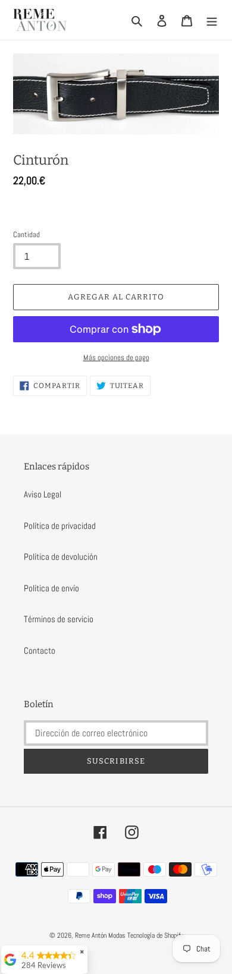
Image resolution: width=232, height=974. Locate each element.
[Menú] (211, 20)
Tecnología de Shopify (155, 935)
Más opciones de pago (116, 357)
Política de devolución (61, 556)
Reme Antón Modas (100, 935)
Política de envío (51, 588)
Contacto (39, 650)
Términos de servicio (58, 619)
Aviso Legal (42, 494)
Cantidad (26, 234)
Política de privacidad (60, 525)
